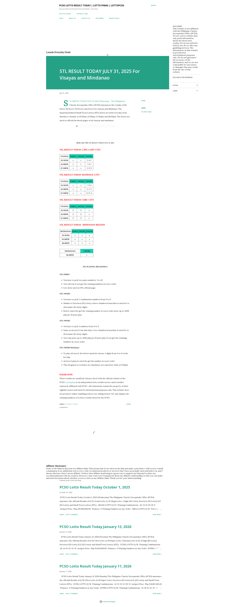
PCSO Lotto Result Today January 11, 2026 (95, 566)
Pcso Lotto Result (65, 14)
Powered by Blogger (109, 601)
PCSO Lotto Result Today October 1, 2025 (95, 487)
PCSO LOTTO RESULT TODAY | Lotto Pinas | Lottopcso (91, 5)
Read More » (157, 514)
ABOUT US (72, 18)
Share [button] (143, 101)
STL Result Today (146, 112)
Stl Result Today (82, 14)
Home (61, 18)
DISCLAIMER (99, 18)
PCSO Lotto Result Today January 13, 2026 (95, 526)
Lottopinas (71, 382)
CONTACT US (85, 18)
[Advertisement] (103, 37)
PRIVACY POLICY (114, 18)
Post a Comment (72, 514)
